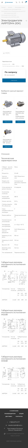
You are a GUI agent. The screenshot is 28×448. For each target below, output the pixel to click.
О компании (14, 410)
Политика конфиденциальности (15, 433)
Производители (9, 413)
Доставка (9, 416)
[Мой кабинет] (22, 2)
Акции (21, 413)
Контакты (19, 416)
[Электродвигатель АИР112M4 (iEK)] (14, 39)
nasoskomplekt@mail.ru (15, 425)
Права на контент (15, 435)
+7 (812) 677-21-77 (14, 422)
